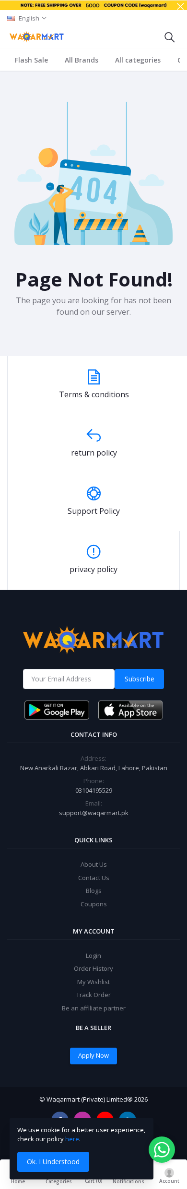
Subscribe (139, 678)
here (72, 1139)
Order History (93, 968)
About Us (94, 864)
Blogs (94, 890)
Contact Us (93, 877)
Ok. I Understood (53, 1161)
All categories (138, 59)
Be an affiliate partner (94, 1008)
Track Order (93, 994)
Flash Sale (31, 59)
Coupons (94, 904)
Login (93, 955)
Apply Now (93, 1055)
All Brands (81, 59)
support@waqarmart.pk (94, 812)
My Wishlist (93, 981)
